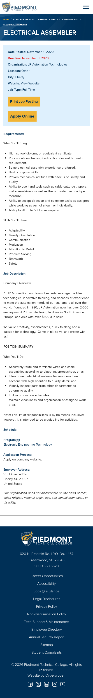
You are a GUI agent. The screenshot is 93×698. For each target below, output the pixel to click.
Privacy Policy (46, 606)
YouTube (62, 684)
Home (6, 19)
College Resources (23, 19)
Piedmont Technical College (21, 7)
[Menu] (86, 7)
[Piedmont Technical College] (46, 538)
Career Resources (48, 19)
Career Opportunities (46, 575)
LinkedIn (46, 684)
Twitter (38, 684)
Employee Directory (46, 629)
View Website (30, 83)
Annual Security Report (46, 637)
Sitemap (46, 644)
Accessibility (46, 583)
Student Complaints (47, 652)
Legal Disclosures (46, 598)
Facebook (30, 684)
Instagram (54, 684)
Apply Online (22, 116)
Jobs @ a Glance (70, 19)
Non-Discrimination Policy (46, 614)
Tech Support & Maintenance (46, 621)
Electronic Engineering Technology (27, 444)
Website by (46, 675)
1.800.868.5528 (46, 565)
